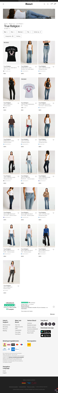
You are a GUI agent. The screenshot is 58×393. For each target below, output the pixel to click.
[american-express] (13, 349)
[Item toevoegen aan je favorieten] (18, 66)
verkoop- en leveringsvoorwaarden (16, 357)
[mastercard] (17, 345)
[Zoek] (44, 4)
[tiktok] (53, 324)
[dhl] (29, 345)
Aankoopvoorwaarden (13, 386)
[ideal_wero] (4, 345)
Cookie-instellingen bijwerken (41, 386)
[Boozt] (29, 4)
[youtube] (49, 324)
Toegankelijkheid (22, 386)
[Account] (48, 4)
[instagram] (46, 324)
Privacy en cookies (31, 386)
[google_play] (46, 332)
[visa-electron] (4, 349)
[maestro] (21, 345)
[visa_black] (13, 345)
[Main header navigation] (3, 4)
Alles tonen (52, 314)
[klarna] (9, 345)
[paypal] (17, 349)
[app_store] (46, 335)
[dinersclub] (9, 349)
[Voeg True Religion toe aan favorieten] (21, 26)
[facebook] (42, 324)
